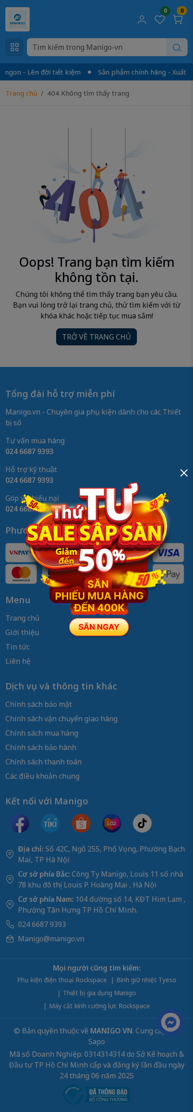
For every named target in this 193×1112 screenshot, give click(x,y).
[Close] (184, 473)
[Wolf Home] (96, 555)
